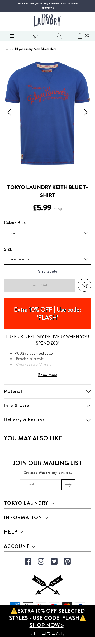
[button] (84, 285)
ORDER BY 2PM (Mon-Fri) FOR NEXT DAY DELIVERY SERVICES (47, 6)
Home (7, 49)
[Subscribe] (68, 484)
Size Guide (47, 271)
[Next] (85, 113)
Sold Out (40, 285)
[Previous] (9, 113)
